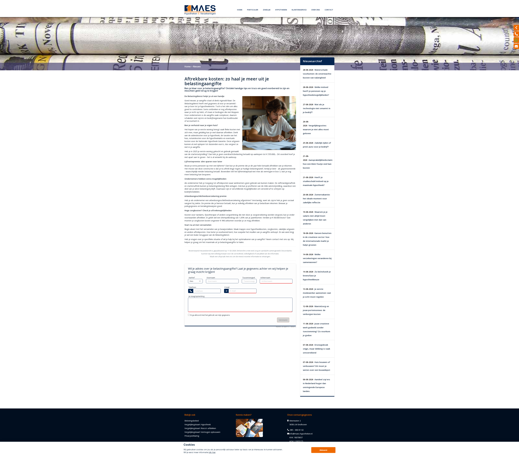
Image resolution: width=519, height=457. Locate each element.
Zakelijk (266, 9)
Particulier (252, 9)
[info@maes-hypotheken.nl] (516, 46)
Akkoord (323, 450)
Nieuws (197, 66)
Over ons (315, 9)
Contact (329, 9)
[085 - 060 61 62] (516, 34)
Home (239, 9)
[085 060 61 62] (516, 40)
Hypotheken (281, 9)
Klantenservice (299, 9)
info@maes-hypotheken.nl (300, 433)
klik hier (212, 452)
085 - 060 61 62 (296, 430)
